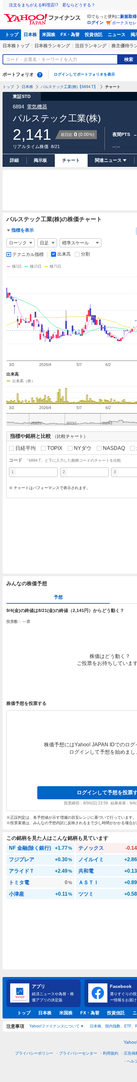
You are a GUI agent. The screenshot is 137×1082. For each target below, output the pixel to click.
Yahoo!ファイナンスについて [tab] (54, 1026)
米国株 (48, 34)
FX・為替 (70, 34)
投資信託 (94, 34)
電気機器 (37, 106)
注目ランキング (90, 45)
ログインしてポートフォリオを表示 (84, 74)
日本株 (30, 34)
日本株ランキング (52, 45)
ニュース (117, 34)
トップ (11, 34)
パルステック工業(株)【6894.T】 (69, 87)
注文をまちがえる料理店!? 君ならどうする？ (52, 5)
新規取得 (128, 16)
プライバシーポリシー (34, 1053)
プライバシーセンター (78, 1053)
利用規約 (110, 1053)
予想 (58, 597)
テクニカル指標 (28, 254)
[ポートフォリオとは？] (39, 74)
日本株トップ (16, 45)
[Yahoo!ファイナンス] (43, 15)
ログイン (95, 22)
